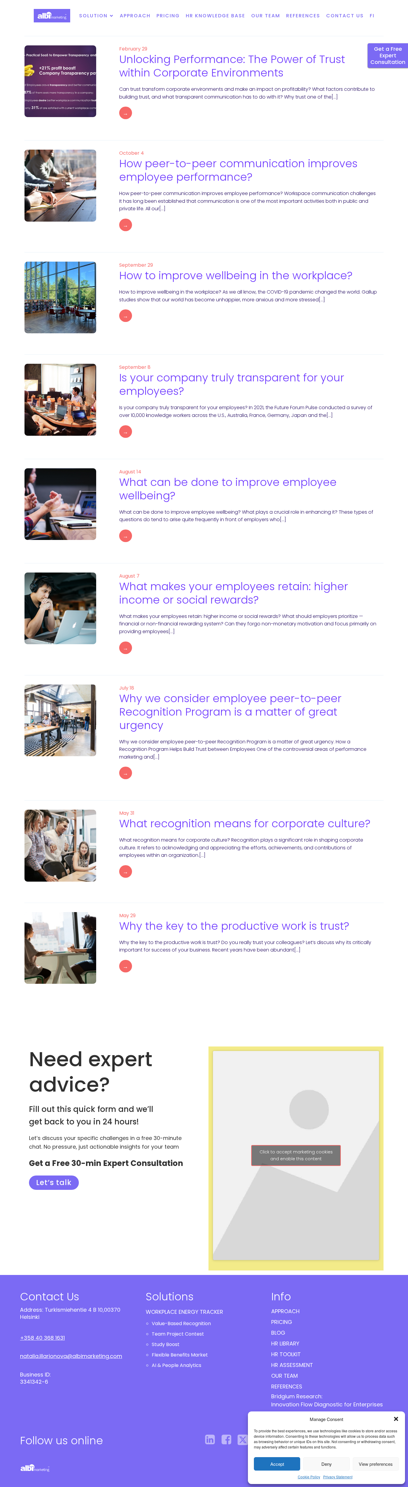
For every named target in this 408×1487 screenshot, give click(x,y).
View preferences (376, 1464)
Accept (277, 1464)
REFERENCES (303, 15)
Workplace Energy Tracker (184, 1312)
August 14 (130, 471)
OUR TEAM (284, 1375)
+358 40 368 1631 (42, 1338)
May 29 (127, 915)
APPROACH (285, 1311)
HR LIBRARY (285, 1343)
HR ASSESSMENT (292, 1365)
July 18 (126, 688)
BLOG (278, 1332)
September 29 (136, 265)
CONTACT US (345, 15)
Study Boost (166, 1344)
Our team (265, 15)
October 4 (131, 153)
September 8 (135, 367)
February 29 (133, 48)
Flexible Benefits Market (180, 1354)
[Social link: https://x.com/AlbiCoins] (245, 1440)
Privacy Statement (337, 1476)
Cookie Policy (309, 1476)
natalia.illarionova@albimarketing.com (71, 1356)
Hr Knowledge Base (215, 15)
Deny (326, 1464)
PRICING (281, 1322)
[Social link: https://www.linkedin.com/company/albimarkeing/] (212, 1440)
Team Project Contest (178, 1334)
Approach (135, 15)
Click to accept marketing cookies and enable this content (296, 1155)
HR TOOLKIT (286, 1354)
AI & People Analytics (176, 1365)
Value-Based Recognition (181, 1323)
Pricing (168, 15)
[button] (396, 1419)
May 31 (126, 813)
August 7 (129, 576)
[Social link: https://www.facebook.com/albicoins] (228, 1440)
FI (372, 15)
